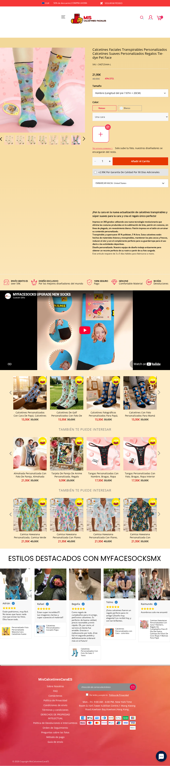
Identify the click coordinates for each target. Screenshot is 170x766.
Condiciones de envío (55, 705)
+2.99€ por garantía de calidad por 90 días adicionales (129, 172)
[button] (7, 89)
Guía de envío (55, 741)
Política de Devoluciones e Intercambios (55, 723)
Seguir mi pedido (113, 3)
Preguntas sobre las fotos (55, 732)
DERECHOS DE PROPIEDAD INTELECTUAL (55, 716)
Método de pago (55, 737)
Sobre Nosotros (55, 686)
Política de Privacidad (55, 700)
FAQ (55, 690)
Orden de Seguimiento (55, 727)
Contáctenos (55, 695)
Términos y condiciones (55, 709)
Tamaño (96, 85)
